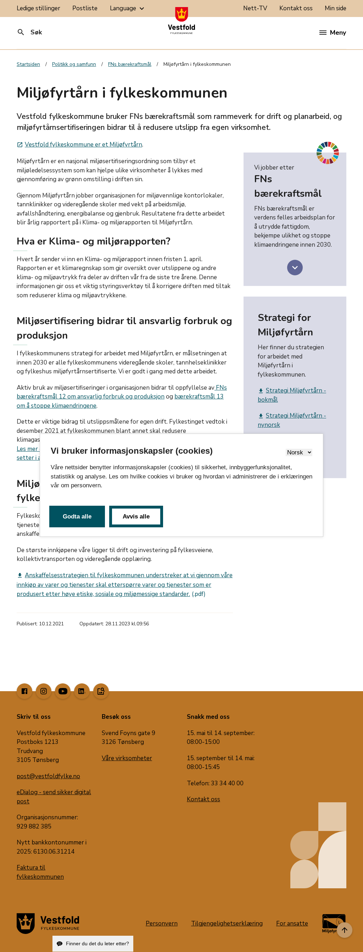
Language (128, 8)
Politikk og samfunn (74, 64)
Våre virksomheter (127, 758)
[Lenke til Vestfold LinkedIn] (82, 691)
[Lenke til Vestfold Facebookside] (24, 691)
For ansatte (292, 923)
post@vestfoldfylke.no (48, 776)
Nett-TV (255, 8)
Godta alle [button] (77, 516)
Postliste (84, 8)
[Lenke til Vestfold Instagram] (43, 691)
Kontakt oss (296, 8)
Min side (335, 8)
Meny (338, 32)
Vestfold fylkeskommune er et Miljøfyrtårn (79, 144)
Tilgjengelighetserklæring (227, 923)
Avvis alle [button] (136, 516)
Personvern (162, 923)
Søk (29, 32)
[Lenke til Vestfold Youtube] (63, 691)
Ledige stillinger (38, 8)
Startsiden (28, 64)
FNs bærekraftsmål (129, 64)
